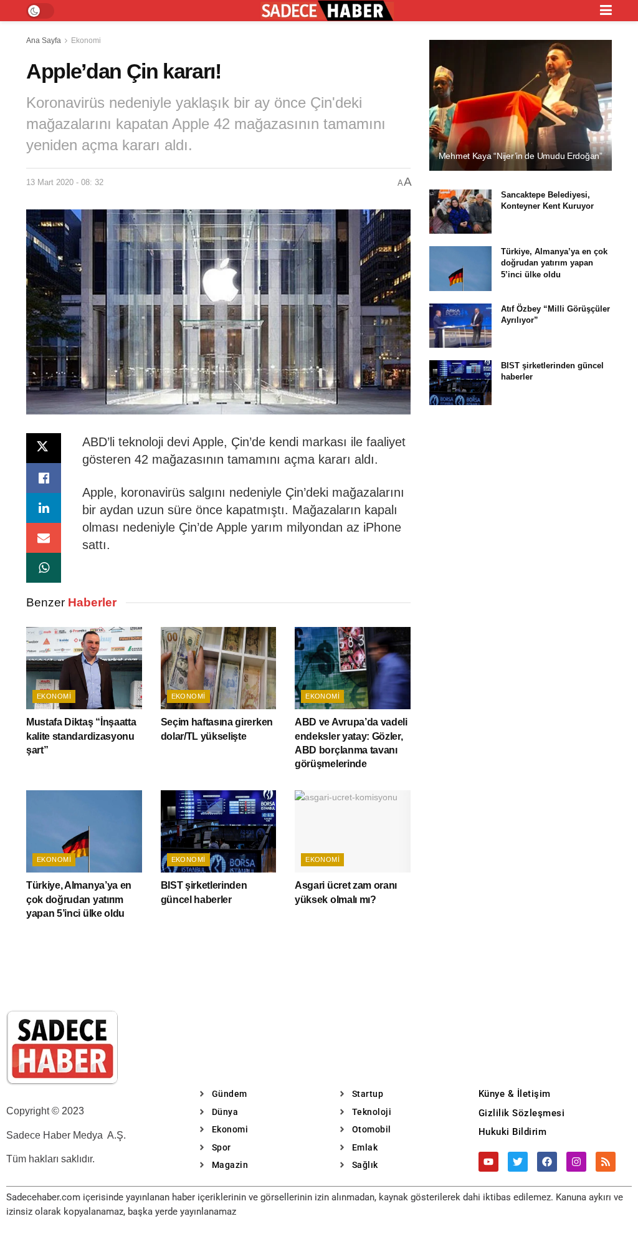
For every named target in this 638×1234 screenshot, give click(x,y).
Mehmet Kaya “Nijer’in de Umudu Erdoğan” (520, 156)
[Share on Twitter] (43, 448)
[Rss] (606, 1162)
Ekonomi (86, 40)
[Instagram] (576, 1162)
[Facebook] (547, 1162)
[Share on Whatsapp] (43, 568)
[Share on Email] (43, 538)
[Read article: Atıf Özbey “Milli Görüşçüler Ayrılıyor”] (460, 326)
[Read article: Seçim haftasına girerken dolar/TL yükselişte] (219, 668)
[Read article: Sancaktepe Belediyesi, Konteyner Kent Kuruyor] (460, 211)
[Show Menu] (606, 10)
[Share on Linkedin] (43, 508)
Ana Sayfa (43, 40)
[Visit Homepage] (327, 11)
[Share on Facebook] (43, 478)
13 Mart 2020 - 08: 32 (64, 182)
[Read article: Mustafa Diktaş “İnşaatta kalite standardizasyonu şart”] (84, 668)
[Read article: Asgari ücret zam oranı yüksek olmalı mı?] (353, 831)
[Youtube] (488, 1162)
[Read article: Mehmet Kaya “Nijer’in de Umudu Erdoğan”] (520, 105)
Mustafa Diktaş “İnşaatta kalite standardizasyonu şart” (81, 736)
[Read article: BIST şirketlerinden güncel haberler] (219, 831)
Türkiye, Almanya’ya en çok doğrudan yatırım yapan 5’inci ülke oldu (78, 899)
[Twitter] (518, 1162)
